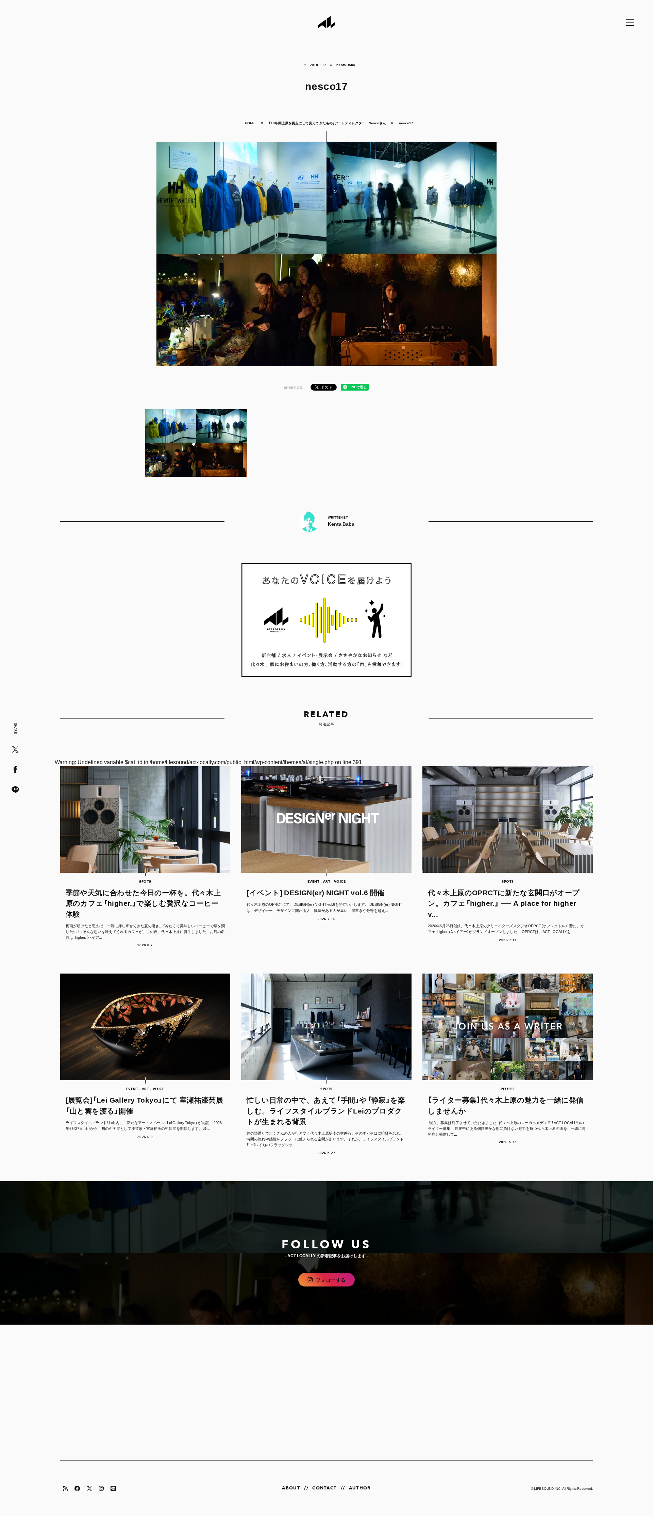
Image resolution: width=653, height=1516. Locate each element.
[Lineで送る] (15, 790)
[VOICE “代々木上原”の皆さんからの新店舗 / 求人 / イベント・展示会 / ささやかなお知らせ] (326, 620)
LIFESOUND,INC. (548, 1488)
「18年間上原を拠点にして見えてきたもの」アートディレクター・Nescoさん (327, 122)
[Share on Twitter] (15, 750)
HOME (250, 122)
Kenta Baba (345, 64)
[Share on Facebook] (15, 770)
